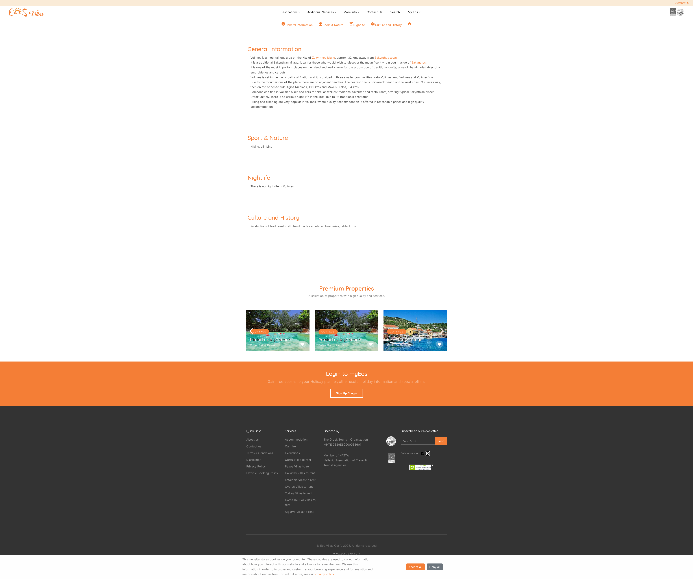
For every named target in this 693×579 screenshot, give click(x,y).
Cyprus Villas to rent (299, 486)
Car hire (290, 446)
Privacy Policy (324, 574)
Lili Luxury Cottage (404, 339)
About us (252, 439)
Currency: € (682, 2)
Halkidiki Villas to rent (300, 473)
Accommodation (296, 439)
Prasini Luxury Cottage (340, 339)
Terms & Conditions (259, 453)
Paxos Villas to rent (298, 466)
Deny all (434, 567)
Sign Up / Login (346, 393)
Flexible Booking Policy (262, 473)
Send (440, 441)
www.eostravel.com (346, 553)
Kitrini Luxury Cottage (270, 339)
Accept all (415, 567)
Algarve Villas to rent (299, 511)
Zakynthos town (386, 57)
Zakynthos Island (323, 57)
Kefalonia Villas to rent (300, 480)
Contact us (253, 446)
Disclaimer (253, 460)
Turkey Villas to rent (298, 493)
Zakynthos (418, 62)
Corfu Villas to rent (298, 460)
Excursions (292, 453)
